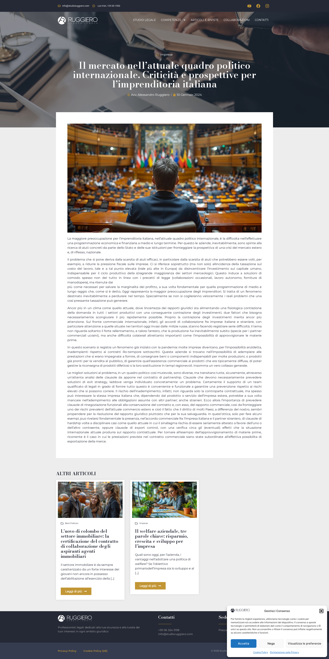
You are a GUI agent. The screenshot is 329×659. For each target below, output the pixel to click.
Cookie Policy (260, 652)
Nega (271, 643)
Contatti (262, 20)
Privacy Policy (67, 650)
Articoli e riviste (205, 20)
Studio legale (144, 20)
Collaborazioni (237, 20)
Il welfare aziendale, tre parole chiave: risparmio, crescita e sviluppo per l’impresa (161, 539)
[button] (321, 611)
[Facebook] (258, 6)
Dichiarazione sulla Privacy (284, 652)
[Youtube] (249, 6)
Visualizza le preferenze (304, 643)
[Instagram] (267, 6)
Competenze (171, 20)
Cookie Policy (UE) (95, 650)
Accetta (243, 643)
